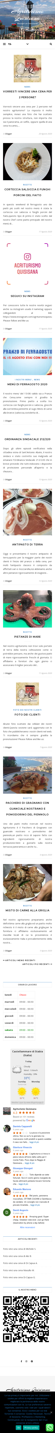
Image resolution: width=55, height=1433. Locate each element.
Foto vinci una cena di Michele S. (19, 1248)
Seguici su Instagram (27, 296)
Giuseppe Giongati (23, 1168)
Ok (18, 1427)
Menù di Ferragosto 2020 (27, 384)
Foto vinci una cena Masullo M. (18, 1270)
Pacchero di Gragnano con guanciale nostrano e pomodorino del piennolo (27, 808)
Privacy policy (31, 1427)
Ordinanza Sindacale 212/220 (28, 439)
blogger (8, 133)
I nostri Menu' (23, 379)
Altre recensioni (27, 1227)
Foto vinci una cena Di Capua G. (19, 1277)
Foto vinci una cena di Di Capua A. (20, 1263)
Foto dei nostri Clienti (27, 710)
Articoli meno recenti (20, 960)
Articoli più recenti (36, 964)
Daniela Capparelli (22, 1126)
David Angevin (20, 1210)
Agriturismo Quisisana (27, 14)
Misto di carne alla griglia (28, 910)
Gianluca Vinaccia (22, 1147)
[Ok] (51, 1412)
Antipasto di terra (27, 544)
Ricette (27, 184)
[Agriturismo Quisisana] (27, 1391)
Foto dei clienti (27, 714)
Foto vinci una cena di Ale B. (17, 1256)
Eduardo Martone (22, 1189)
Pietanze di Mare (27, 636)
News (27, 87)
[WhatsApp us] (49, 1427)
